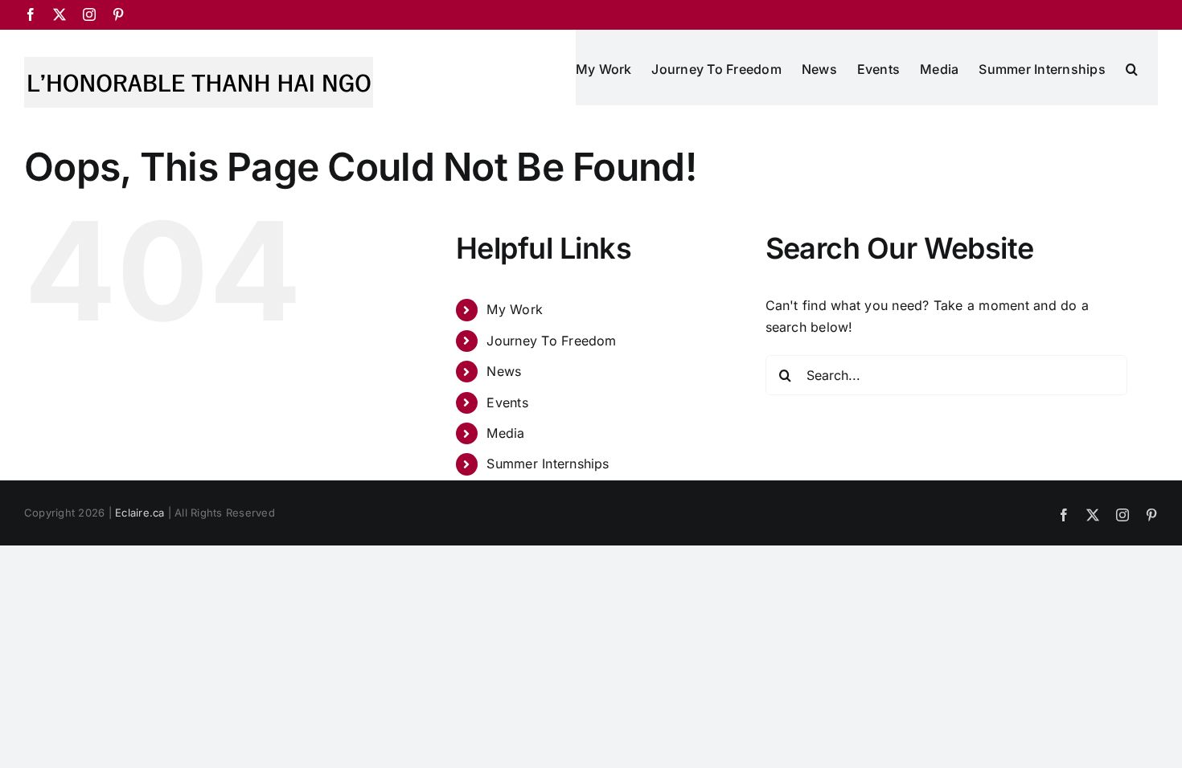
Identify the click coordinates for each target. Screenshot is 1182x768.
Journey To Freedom (551, 341)
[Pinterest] (118, 14)
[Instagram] (89, 14)
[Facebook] (30, 14)
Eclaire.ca (139, 512)
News (503, 371)
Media (505, 433)
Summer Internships (547, 463)
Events (506, 402)
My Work (514, 309)
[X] (59, 14)
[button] (1132, 67)
